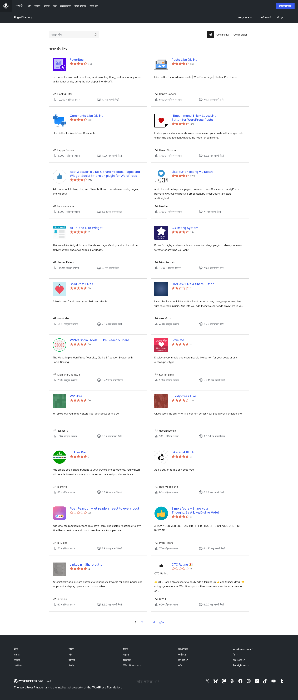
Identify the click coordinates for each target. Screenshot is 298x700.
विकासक (127, 659)
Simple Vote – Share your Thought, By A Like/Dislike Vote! (195, 510)
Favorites (77, 59)
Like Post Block (183, 452)
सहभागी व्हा (183, 649)
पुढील (161, 622)
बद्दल (16, 649)
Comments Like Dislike (86, 115)
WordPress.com (243, 649)
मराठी (49, 681)
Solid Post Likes (81, 284)
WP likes (76, 396)
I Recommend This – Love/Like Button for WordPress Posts (194, 117)
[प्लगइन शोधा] (95, 34)
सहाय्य (126, 654)
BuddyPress (241, 665)
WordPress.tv (132, 665)
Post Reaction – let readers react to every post (104, 508)
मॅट (235, 654)
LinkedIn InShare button (87, 564)
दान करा (183, 659)
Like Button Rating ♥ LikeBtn (192, 172)
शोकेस (71, 649)
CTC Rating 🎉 (182, 564)
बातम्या (16, 654)
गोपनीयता (18, 665)
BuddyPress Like (184, 396)
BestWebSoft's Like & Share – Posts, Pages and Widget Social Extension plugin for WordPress (105, 174)
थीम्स (71, 654)
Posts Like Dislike (184, 59)
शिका (125, 649)
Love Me (178, 340)
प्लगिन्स (72, 659)
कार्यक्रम (182, 654)
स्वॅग (180, 665)
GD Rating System (185, 228)
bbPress (239, 659)
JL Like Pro (78, 452)
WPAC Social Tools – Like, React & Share (99, 340)
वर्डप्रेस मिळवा (285, 5)
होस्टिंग (17, 659)
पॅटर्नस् (71, 665)
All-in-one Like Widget (86, 228)
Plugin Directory (23, 17)
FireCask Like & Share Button (193, 284)
